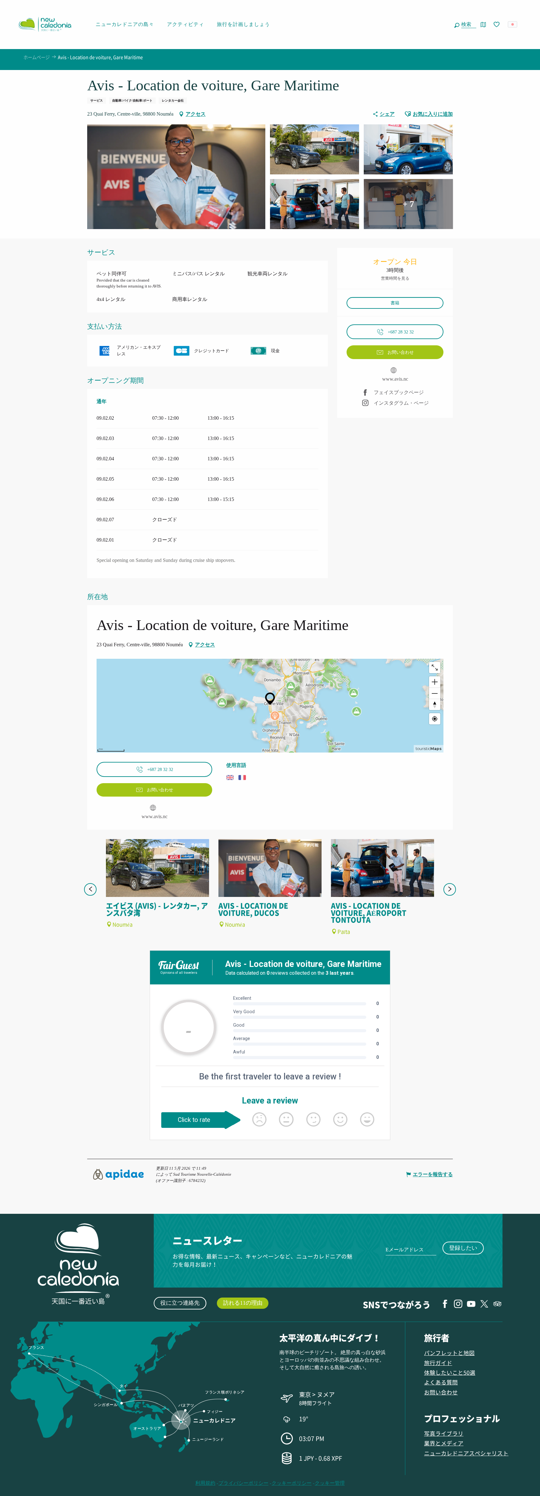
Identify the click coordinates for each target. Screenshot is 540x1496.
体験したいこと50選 (449, 1372)
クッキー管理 (330, 1483)
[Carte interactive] (483, 24)
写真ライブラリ (443, 1433)
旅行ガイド (438, 1362)
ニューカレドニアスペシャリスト (466, 1453)
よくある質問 (441, 1382)
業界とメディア (443, 1443)
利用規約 (205, 1483)
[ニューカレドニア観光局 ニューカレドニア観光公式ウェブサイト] (44, 24)
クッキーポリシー (292, 1483)
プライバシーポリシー (243, 1483)
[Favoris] (497, 24)
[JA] (513, 24)
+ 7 (408, 204)
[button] (467, 24)
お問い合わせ (441, 1392)
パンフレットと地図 (449, 1352)
